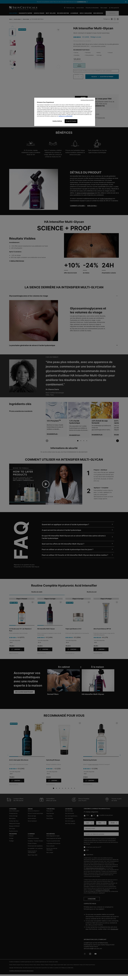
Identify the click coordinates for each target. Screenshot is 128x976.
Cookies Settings (57, 121)
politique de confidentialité (65, 116)
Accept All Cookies (71, 121)
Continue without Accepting (87, 100)
